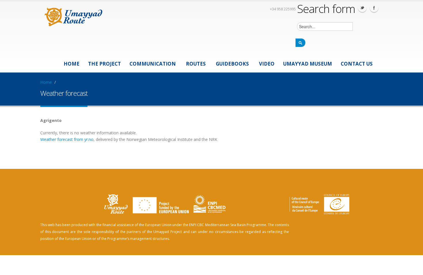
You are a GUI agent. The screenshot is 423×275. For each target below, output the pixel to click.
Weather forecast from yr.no (67, 139)
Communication (152, 63)
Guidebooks (232, 63)
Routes (196, 63)
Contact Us (357, 63)
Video (267, 63)
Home (71, 63)
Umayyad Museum (307, 63)
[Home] (73, 16)
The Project (104, 63)
